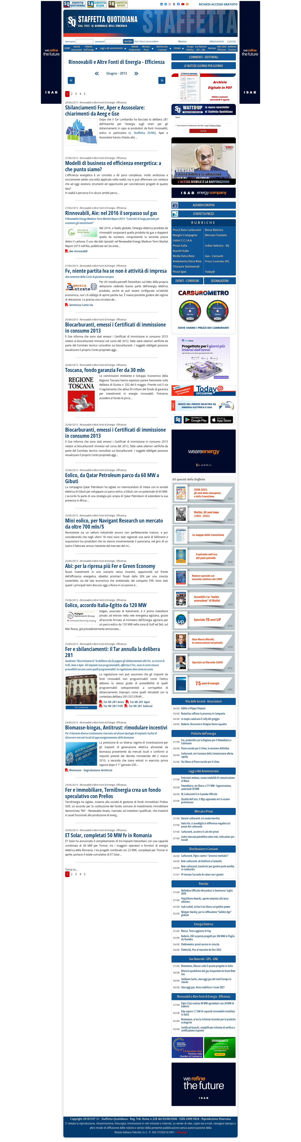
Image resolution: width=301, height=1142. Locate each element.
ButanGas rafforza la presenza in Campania (203, 713)
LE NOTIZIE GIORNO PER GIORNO (203, 65)
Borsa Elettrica (214, 230)
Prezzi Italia (180, 246)
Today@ (210, 271)
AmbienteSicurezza (232, 48)
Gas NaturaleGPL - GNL (201, 48)
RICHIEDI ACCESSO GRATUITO (218, 4)
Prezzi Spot (179, 271)
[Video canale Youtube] (182, 4)
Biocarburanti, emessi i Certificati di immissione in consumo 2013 (115, 327)
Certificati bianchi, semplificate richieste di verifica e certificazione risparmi (208, 1029)
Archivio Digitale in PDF (220, 89)
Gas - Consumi (214, 256)
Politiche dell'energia (203, 733)
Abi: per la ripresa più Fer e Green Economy (110, 566)
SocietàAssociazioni (76, 48)
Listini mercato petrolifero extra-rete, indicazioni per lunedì (207, 838)
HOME (67, 48)
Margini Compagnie (185, 235)
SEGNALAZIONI (220, 280)
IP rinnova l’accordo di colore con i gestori (202, 874)
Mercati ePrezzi (146, 48)
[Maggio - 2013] (97, 73)
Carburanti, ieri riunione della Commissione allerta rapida (207, 755)
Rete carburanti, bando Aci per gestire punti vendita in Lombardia (207, 868)
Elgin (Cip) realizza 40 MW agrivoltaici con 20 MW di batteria (207, 1005)
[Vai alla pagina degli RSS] (187, 4)
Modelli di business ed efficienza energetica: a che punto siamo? (113, 166)
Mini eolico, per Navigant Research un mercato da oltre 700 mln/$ (114, 523)
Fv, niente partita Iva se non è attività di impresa (116, 270)
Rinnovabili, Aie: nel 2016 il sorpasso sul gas (111, 213)
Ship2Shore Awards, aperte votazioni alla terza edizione (204, 900)
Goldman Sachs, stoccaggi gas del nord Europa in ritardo (206, 981)
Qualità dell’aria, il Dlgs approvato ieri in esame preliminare (205, 801)
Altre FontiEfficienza (221, 48)
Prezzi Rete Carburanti (187, 230)
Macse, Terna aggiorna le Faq (196, 931)
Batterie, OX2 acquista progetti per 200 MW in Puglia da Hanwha (208, 938)
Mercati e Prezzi (204, 811)
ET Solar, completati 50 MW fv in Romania (108, 835)
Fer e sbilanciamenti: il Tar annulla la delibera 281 (112, 652)
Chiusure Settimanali (186, 266)
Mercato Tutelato (216, 235)
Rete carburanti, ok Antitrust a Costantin (201, 861)
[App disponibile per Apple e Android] (203, 420)
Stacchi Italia (181, 251)
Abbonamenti (217, 41)
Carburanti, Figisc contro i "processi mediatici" (205, 855)
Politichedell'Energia (89, 48)
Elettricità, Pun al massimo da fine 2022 (201, 949)
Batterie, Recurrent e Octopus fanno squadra (204, 724)
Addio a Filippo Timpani (193, 708)
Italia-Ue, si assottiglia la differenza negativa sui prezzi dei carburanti (205, 825)
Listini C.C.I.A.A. (182, 240)
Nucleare (212, 48)
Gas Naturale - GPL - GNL (203, 959)
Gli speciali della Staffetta (188, 479)
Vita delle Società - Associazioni (204, 701)
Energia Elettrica (203, 924)
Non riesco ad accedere (146, 41)
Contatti (231, 41)
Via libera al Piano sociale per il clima (200, 761)
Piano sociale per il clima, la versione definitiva (205, 748)
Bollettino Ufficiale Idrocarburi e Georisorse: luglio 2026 (207, 892)
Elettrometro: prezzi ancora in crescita (200, 944)
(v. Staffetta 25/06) (142, 133)
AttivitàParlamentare (135, 48)
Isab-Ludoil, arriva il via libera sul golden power (205, 906)
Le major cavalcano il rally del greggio (200, 719)
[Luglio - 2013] (136, 73)
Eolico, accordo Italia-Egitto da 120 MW (105, 605)
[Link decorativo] (189, 86)
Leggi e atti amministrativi (111, 48)
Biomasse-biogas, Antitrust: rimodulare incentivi (116, 727)
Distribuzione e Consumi (203, 849)
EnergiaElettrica (190, 48)
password (99, 41)
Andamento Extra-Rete (187, 261)
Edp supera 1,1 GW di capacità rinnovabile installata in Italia (208, 1013)
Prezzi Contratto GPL (217, 261)
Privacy (182, 1132)
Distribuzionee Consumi (162, 48)
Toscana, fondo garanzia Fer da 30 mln (105, 370)
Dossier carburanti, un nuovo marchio (200, 818)
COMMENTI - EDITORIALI (203, 57)
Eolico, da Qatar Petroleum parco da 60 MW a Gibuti (112, 478)
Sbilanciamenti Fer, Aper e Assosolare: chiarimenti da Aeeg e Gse (105, 110)
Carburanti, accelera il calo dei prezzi (200, 831)
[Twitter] (174, 4)
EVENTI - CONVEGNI (187, 280)
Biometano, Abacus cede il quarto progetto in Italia (207, 966)
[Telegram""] (165, 4)
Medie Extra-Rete (184, 256)
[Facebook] (178, 4)
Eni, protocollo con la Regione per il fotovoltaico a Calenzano (206, 742)
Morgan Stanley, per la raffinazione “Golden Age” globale (206, 914)
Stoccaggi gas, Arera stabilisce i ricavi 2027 (203, 987)
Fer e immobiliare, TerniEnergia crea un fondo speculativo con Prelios (113, 792)
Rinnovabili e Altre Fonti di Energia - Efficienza (203, 996)
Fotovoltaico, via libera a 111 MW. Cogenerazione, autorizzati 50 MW (206, 787)
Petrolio (177, 48)
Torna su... (71, 869)
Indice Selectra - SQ (217, 246)
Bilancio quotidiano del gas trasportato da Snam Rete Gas (208, 973)
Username (70, 41)
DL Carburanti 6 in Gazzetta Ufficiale (199, 794)
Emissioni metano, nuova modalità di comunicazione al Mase (208, 779)
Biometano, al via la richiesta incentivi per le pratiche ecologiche (208, 1021)
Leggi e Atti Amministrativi (204, 771)
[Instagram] (170, 4)
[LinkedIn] (161, 4)
